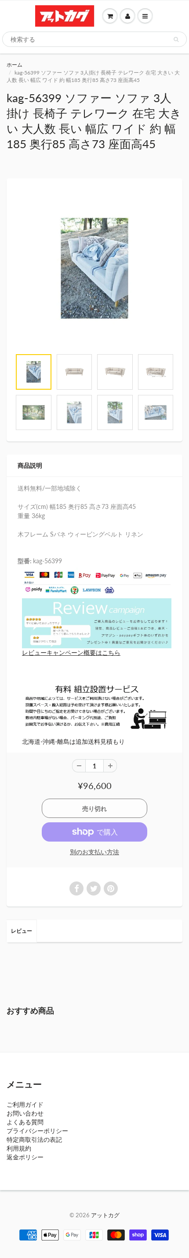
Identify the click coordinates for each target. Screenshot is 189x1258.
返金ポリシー (25, 1157)
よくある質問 (25, 1122)
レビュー (21, 931)
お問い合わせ (25, 1113)
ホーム (14, 64)
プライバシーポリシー (37, 1130)
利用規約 (19, 1148)
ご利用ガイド (25, 1104)
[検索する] (176, 39)
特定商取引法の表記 (34, 1139)
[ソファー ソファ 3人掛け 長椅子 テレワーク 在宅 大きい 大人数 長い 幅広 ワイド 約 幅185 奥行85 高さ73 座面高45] (94, 268)
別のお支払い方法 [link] (94, 852)
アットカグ (105, 1215)
